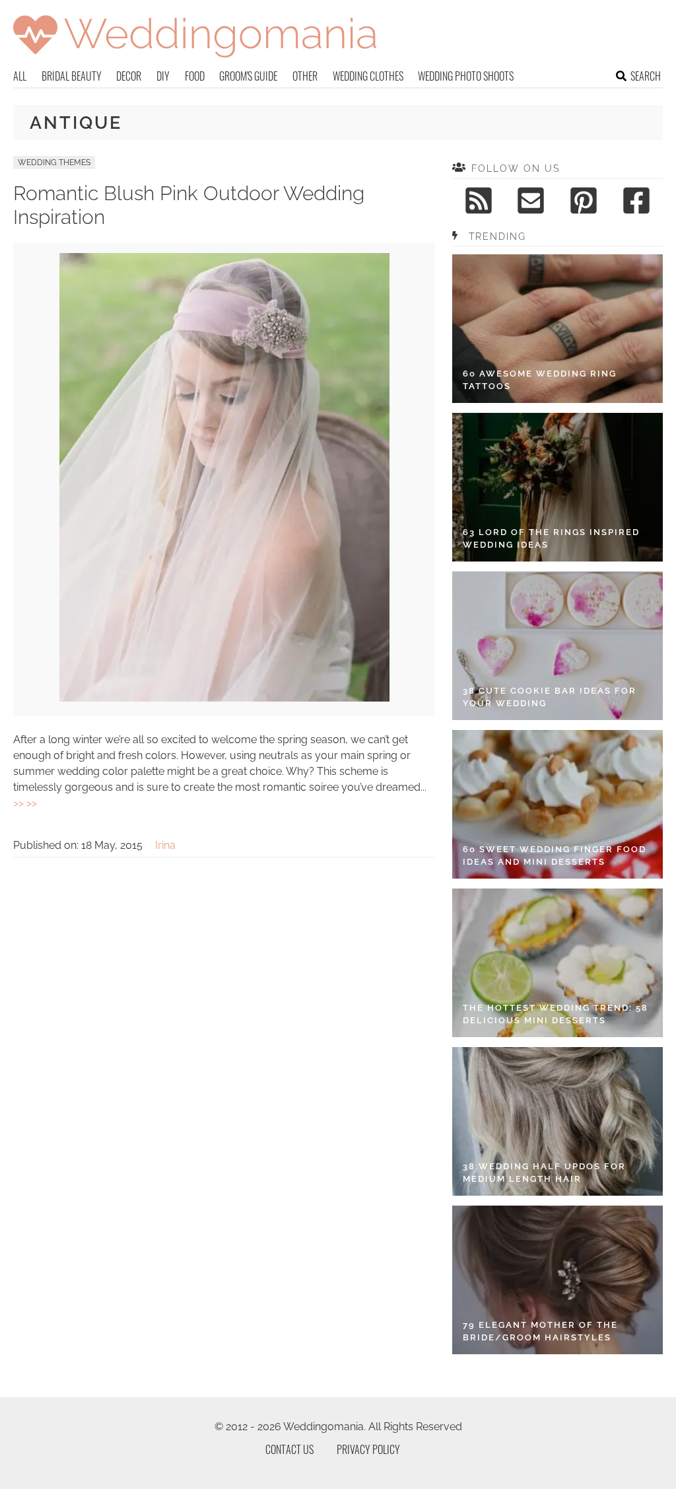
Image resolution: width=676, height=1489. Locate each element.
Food (195, 76)
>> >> (25, 803)
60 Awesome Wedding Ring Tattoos (540, 380)
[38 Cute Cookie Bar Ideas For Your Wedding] (557, 645)
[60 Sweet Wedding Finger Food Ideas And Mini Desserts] (557, 804)
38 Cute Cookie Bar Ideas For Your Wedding (549, 697)
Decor (128, 76)
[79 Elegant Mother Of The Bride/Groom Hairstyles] (557, 1280)
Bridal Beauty (72, 76)
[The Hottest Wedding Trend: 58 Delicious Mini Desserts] (557, 963)
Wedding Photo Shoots (466, 76)
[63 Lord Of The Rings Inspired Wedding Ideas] (557, 487)
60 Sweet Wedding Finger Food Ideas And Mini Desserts (554, 855)
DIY (163, 76)
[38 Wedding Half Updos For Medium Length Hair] (557, 1121)
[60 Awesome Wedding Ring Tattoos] (557, 328)
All (19, 76)
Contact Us (289, 1449)
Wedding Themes (54, 162)
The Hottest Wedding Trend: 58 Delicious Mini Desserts (555, 1014)
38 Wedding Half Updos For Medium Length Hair (544, 1172)
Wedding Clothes (368, 76)
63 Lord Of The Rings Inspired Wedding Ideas (551, 538)
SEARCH (645, 76)
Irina (165, 845)
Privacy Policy (368, 1449)
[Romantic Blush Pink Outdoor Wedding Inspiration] (224, 698)
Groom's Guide (248, 76)
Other (305, 76)
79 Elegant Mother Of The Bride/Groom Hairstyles (540, 1331)
